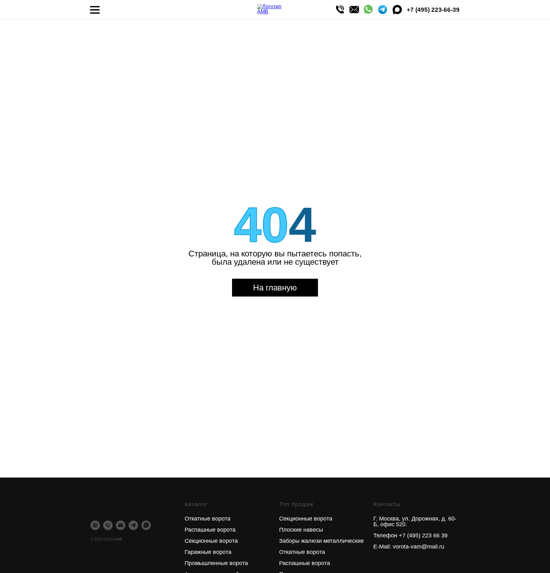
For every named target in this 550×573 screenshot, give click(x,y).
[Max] (397, 9)
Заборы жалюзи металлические (321, 541)
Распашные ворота (210, 530)
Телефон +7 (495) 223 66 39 (410, 535)
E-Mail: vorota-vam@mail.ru (408, 546)
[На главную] (274, 9)
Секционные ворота (211, 541)
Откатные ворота (207, 518)
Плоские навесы (301, 530)
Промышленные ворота (216, 563)
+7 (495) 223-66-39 (433, 10)
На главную (275, 287)
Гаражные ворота (208, 552)
